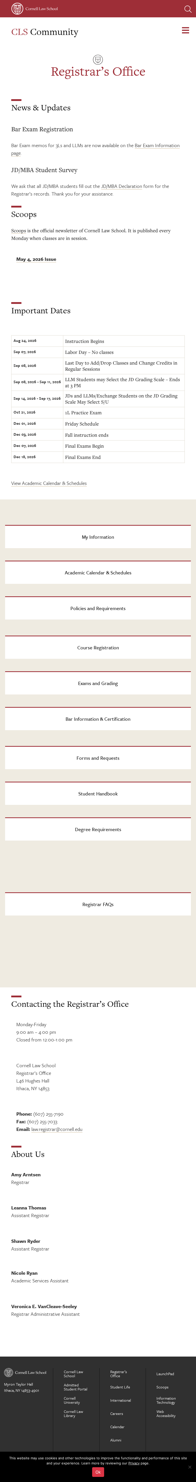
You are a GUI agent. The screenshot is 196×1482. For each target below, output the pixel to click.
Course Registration (98, 647)
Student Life (120, 1387)
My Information (98, 536)
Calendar (117, 1426)
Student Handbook (98, 793)
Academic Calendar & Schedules (98, 572)
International (120, 1400)
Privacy (134, 1463)
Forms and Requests (98, 757)
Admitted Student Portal (75, 1387)
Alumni (115, 1440)
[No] (189, 1467)
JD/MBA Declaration (121, 186)
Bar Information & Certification (98, 718)
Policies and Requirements (98, 608)
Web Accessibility (166, 1413)
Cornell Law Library (73, 1413)
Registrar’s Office (118, 1373)
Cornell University (72, 1400)
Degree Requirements (98, 829)
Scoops (18, 230)
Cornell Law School (73, 1373)
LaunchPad (165, 1373)
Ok (98, 1472)
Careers (116, 1413)
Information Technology (166, 1400)
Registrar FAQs (98, 904)
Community (44, 31)
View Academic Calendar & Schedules (49, 483)
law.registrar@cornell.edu (56, 1129)
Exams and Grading (98, 683)
